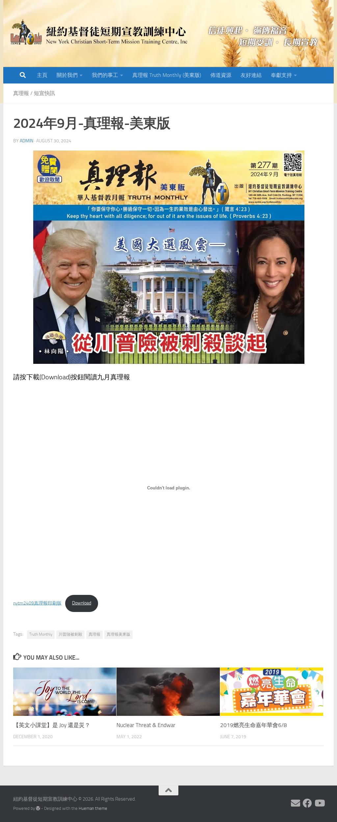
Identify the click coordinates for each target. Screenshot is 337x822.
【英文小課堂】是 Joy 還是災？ (51, 725)
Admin (26, 141)
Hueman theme (93, 808)
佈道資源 (220, 75)
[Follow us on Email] (295, 803)
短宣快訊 (44, 93)
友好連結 (251, 75)
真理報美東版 (118, 634)
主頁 (42, 75)
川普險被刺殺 (70, 634)
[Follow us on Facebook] (307, 803)
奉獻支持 (281, 75)
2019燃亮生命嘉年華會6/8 (253, 725)
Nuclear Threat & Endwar (146, 725)
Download (81, 603)
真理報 (21, 93)
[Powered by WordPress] (38, 808)
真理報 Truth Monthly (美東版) (166, 75)
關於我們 (67, 75)
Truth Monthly (40, 634)
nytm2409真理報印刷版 (37, 603)
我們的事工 (105, 75)
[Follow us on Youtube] (319, 803)
